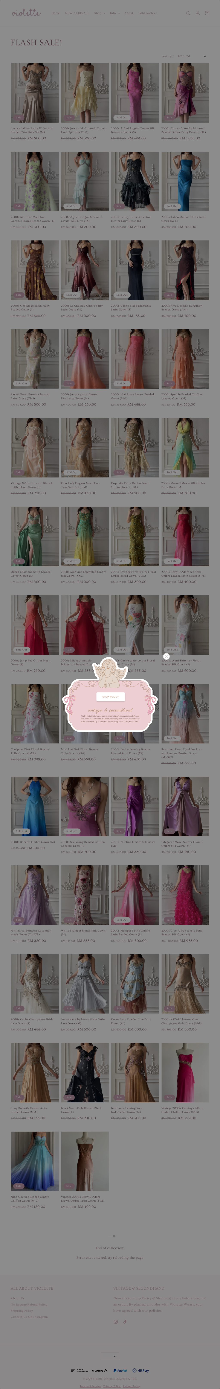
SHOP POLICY (110, 697)
